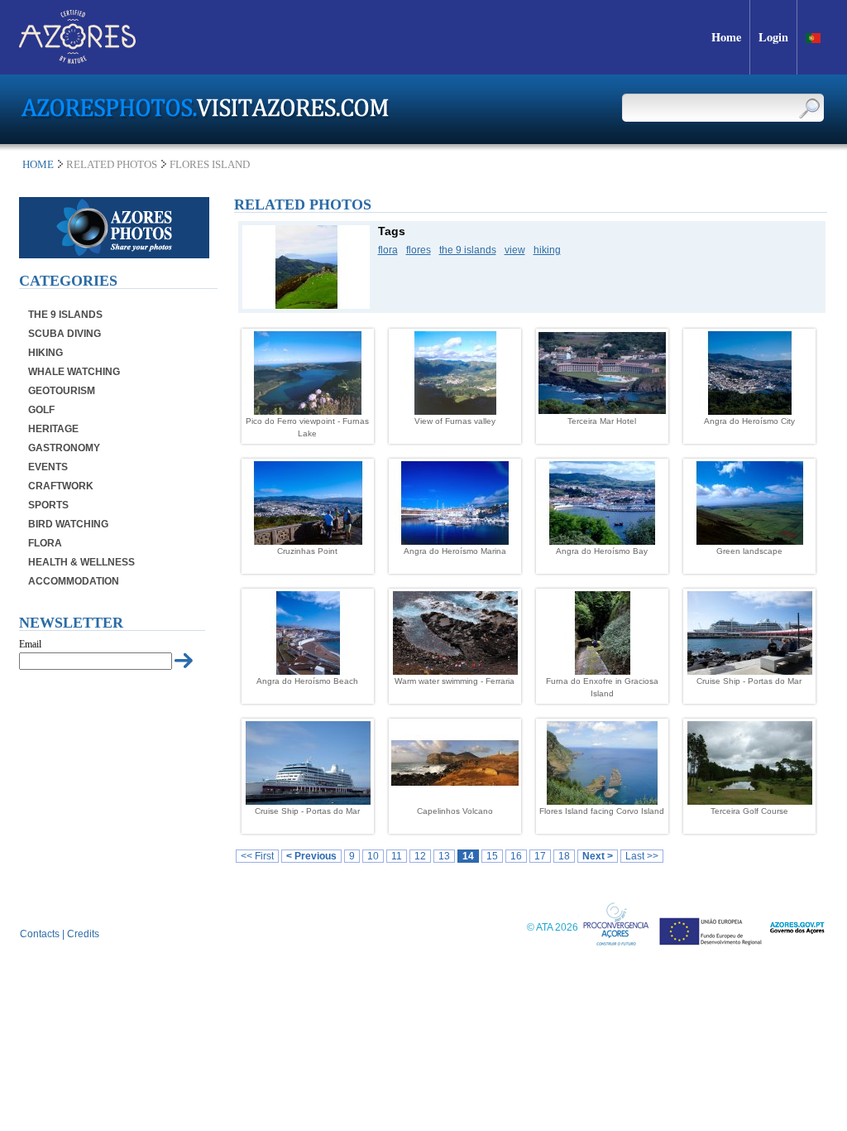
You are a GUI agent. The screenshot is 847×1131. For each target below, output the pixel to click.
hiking (547, 250)
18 (564, 856)
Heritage (53, 429)
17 (540, 856)
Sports (48, 505)
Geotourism (61, 391)
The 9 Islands (65, 314)
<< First (257, 856)
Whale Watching (74, 372)
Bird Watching (68, 524)
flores (418, 250)
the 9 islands (467, 250)
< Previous (311, 856)
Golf (41, 410)
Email (30, 644)
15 (492, 856)
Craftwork (60, 486)
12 (420, 856)
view (515, 250)
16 (516, 856)
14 (468, 856)
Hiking (45, 353)
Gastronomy (64, 448)
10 (373, 856)
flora (388, 250)
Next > (597, 856)
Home (38, 164)
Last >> (641, 856)
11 (396, 856)
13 (444, 856)
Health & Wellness (81, 562)
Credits (83, 934)
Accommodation (73, 581)
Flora (45, 543)
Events (48, 467)
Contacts (40, 934)
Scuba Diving (64, 333)
